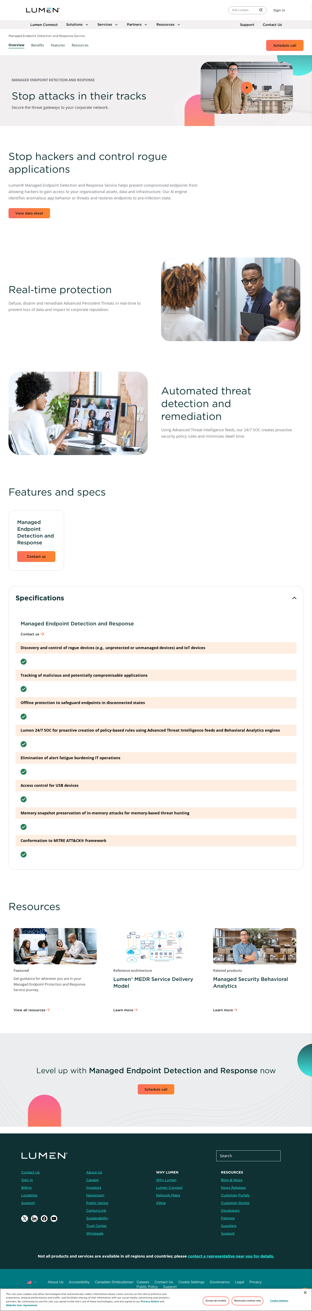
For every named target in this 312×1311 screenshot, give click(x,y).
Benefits (37, 45)
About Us (55, 1282)
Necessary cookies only (247, 1301)
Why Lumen (166, 1180)
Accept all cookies (215, 1301)
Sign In (279, 10)
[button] (247, 88)
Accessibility (79, 1282)
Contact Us (272, 24)
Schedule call (284, 45)
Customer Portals (235, 1195)
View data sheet (29, 213)
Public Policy (147, 1286)
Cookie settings (279, 1301)
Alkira (161, 1203)
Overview (16, 45)
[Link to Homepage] (43, 10)
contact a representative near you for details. (231, 1256)
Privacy (255, 1282)
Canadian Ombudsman (114, 1282)
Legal (239, 1282)
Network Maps (168, 1195)
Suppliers (228, 1226)
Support (247, 24)
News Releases (233, 1187)
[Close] (305, 1292)
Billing (26, 1187)
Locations (29, 1195)
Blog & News (232, 1180)
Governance (220, 1282)
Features (58, 45)
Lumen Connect (169, 1187)
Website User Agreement (21, 1305)
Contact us (36, 556)
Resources (80, 45)
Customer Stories (235, 1203)
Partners (228, 1218)
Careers (143, 1282)
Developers (230, 1210)
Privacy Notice (150, 1301)
